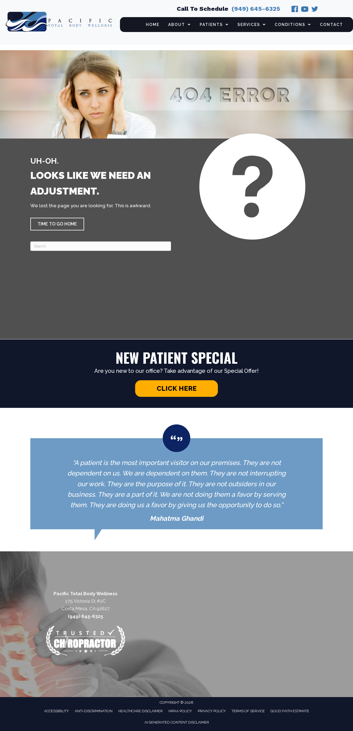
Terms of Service (248, 711)
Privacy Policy (212, 711)
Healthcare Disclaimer (140, 711)
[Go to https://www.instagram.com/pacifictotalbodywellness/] (304, 10)
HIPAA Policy (180, 711)
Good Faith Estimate (290, 711)
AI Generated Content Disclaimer (177, 722)
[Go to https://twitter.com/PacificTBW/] (314, 10)
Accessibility (56, 711)
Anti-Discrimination (94, 711)
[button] (57, 224)
